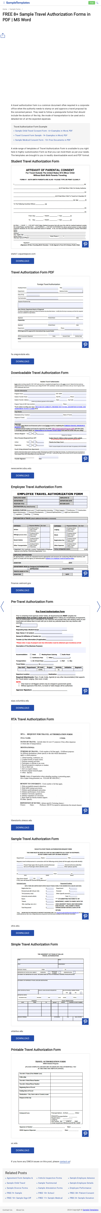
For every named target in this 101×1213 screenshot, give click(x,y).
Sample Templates (90, 1210)
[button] (97, 2)
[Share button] (3, 35)
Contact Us (7, 1210)
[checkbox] (4, 2)
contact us (65, 1161)
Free (92, 3)
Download (22, 261)
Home (5, 9)
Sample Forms (15, 9)
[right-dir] (98, 606)
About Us (20, 1210)
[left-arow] (2, 606)
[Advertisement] (25, 82)
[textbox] (95, 3)
